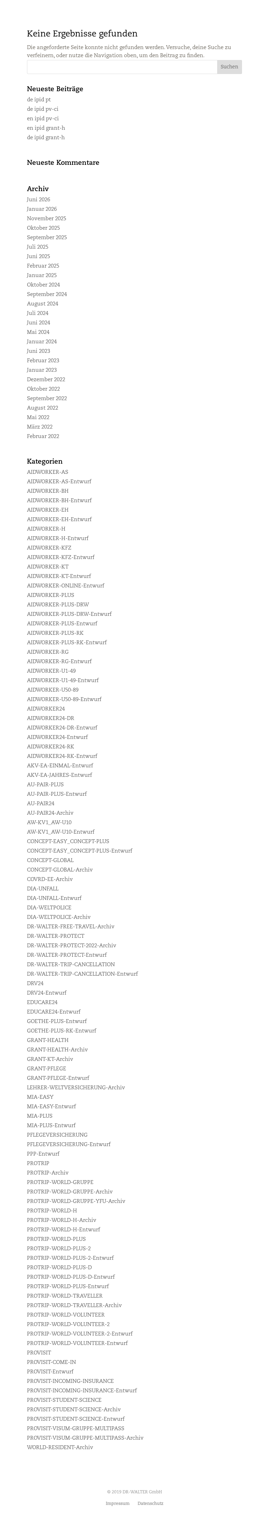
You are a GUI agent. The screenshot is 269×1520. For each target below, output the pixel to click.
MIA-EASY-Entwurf (51, 1107)
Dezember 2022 (46, 380)
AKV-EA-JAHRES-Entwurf (59, 775)
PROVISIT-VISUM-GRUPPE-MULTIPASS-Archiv (85, 1438)
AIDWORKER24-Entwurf (57, 737)
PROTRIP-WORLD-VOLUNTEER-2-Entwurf (80, 1334)
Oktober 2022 (43, 389)
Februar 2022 (43, 436)
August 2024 (42, 304)
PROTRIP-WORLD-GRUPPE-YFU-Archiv (76, 1201)
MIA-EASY (40, 1097)
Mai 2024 (38, 332)
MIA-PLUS (40, 1116)
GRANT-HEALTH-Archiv (57, 1050)
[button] (229, 67)
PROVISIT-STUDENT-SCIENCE (64, 1400)
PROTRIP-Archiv (48, 1173)
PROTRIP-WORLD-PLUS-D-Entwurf (71, 1277)
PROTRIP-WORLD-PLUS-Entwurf (68, 1287)
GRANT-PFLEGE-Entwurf (58, 1078)
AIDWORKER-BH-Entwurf (59, 501)
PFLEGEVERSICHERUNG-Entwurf (69, 1145)
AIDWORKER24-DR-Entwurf (62, 728)
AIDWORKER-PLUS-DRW (58, 605)
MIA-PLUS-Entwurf (51, 1126)
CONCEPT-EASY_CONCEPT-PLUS (68, 842)
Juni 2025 (38, 257)
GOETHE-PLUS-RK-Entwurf (61, 1031)
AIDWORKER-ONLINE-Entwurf (65, 586)
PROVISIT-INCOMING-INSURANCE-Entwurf (82, 1391)
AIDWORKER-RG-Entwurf (59, 662)
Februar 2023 (43, 361)
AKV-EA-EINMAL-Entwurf (60, 766)
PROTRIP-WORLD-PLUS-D (59, 1268)
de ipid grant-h (46, 138)
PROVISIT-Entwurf (50, 1372)
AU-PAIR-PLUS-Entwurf (57, 794)
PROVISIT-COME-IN (51, 1362)
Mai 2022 (38, 418)
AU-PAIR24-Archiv (50, 813)
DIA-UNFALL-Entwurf (54, 898)
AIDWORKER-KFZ (49, 548)
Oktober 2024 (43, 285)
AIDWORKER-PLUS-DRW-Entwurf (69, 614)
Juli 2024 (37, 313)
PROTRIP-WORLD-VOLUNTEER (66, 1315)
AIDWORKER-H (46, 529)
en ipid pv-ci (43, 119)
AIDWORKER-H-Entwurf (58, 539)
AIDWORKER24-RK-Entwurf (62, 756)
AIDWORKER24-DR (50, 718)
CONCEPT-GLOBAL (50, 860)
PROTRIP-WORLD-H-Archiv (61, 1220)
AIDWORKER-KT (48, 567)
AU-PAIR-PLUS (45, 785)
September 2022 (47, 399)
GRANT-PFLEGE (46, 1069)
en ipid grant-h (46, 128)
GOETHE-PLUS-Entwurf (57, 1021)
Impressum (118, 1504)
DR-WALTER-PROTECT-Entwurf (67, 955)
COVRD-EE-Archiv (50, 879)
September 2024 (47, 294)
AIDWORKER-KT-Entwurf (59, 576)
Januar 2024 (42, 342)
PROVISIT (39, 1353)
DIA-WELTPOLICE (49, 908)
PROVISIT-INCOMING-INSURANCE (70, 1381)
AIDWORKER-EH (48, 510)
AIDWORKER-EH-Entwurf (59, 520)
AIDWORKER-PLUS (50, 595)
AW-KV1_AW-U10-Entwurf (61, 832)
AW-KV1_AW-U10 (49, 823)
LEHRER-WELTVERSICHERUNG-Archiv (76, 1088)
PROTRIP (38, 1163)
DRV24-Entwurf (47, 993)
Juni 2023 (38, 351)
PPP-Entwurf (43, 1154)
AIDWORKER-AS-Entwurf (59, 482)
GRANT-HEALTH (48, 1040)
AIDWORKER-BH (48, 491)
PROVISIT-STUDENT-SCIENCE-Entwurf (76, 1419)
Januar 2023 (42, 370)
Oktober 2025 (43, 228)
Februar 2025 (43, 266)
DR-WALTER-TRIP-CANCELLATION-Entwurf (82, 974)
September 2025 (47, 238)
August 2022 (42, 408)
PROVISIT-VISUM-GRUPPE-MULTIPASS (75, 1429)
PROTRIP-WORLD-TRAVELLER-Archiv (74, 1306)
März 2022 (40, 427)
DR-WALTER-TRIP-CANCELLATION (71, 965)
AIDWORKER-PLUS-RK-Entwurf (67, 643)
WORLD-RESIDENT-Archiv (60, 1448)
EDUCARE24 (42, 1003)
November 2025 (46, 219)
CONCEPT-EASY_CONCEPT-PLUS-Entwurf (79, 851)
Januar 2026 (42, 209)
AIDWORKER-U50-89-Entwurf (64, 699)
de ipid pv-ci (42, 109)
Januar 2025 (42, 275)
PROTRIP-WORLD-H (52, 1211)
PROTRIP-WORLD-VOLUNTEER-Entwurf (77, 1343)
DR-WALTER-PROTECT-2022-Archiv (71, 946)
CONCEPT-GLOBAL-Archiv (60, 870)
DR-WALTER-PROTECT (55, 936)
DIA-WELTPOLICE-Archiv (59, 917)
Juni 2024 (38, 323)
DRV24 (35, 984)
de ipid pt (39, 100)
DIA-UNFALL (42, 889)
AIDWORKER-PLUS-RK (55, 633)
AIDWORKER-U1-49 (51, 671)
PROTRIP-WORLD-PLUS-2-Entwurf (70, 1258)
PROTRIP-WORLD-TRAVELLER (65, 1296)
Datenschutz (150, 1504)
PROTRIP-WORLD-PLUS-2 (59, 1249)
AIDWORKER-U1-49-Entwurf (63, 681)
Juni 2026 (38, 200)
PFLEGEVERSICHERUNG (57, 1135)
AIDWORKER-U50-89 (52, 690)
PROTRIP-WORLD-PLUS (56, 1239)
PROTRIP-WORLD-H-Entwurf (63, 1230)
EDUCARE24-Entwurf (54, 1012)
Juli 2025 (37, 247)
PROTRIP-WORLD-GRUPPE (60, 1182)
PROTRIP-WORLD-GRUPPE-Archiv (70, 1192)
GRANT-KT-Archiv (50, 1059)
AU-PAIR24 (40, 804)
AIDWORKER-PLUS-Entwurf (62, 624)
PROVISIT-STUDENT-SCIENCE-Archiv (74, 1410)
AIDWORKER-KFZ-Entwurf (61, 557)
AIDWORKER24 (46, 709)
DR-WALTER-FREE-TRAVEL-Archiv (71, 927)
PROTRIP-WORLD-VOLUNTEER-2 (68, 1324)
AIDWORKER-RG (48, 652)
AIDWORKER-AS (47, 472)
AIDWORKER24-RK (50, 747)
